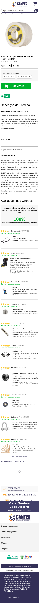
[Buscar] (36, 10)
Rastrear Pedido (13, 526)
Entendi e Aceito (13, 597)
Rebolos (23, 14)
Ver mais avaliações (19, 456)
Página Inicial (5, 14)
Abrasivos (15, 14)
